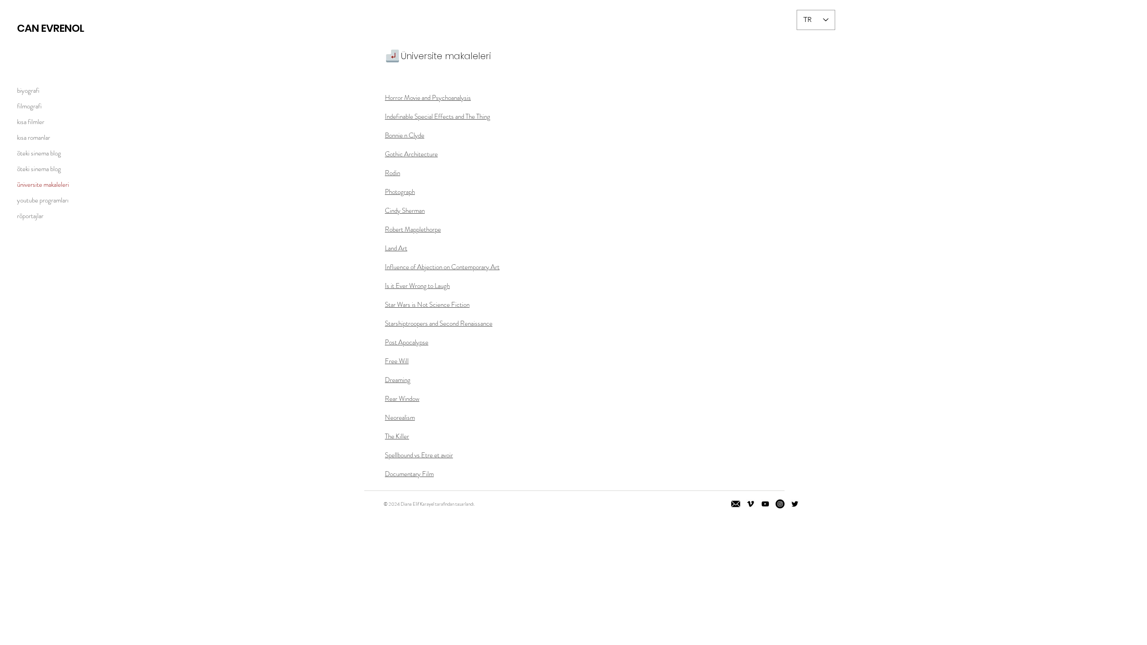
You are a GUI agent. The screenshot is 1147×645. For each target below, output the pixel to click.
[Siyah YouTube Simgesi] (765, 503)
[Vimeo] (750, 503)
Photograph (400, 192)
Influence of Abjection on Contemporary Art (442, 267)
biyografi (28, 90)
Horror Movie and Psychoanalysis (428, 98)
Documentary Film (409, 474)
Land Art (396, 248)
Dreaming (397, 380)
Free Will (397, 361)
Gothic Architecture (411, 154)
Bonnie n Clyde (404, 135)
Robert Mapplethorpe (413, 229)
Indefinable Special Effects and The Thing (437, 116)
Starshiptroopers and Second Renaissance (438, 323)
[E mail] (735, 503)
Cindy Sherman (405, 210)
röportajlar (30, 216)
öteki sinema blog (39, 153)
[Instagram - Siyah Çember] (780, 503)
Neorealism (400, 417)
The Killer (397, 436)
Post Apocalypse (406, 342)
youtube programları (43, 200)
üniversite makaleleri (43, 184)
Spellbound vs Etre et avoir (419, 455)
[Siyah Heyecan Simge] (794, 503)
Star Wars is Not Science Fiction (427, 305)
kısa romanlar (33, 137)
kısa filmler (30, 122)
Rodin (392, 173)
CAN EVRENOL (50, 28)
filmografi (29, 106)
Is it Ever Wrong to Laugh (417, 286)
